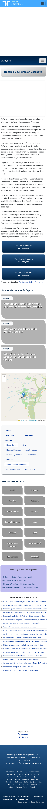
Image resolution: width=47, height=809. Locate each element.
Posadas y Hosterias (15, 454)
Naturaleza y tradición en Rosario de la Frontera (20, 670)
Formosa (28, 776)
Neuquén (9, 782)
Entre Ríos (19, 776)
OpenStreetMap (32, 420)
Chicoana (35, 500)
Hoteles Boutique (13, 449)
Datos (5, 577)
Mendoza (25, 779)
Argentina (39, 282)
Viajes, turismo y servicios (16, 464)
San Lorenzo (12, 556)
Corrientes (9, 776)
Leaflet (22, 420)
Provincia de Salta (26, 282)
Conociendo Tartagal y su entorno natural (18, 666)
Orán (35, 532)
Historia (13, 577)
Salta (26, 782)
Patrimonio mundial (25, 577)
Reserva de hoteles (31, 587)
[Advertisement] (23, 31)
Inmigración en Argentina (12, 587)
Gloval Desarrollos (37, 802)
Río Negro (18, 782)
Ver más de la (24, 274)
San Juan (33, 782)
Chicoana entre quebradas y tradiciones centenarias (22, 637)
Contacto (26, 760)
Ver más (24, 247)
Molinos (12, 532)
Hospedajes (11, 445)
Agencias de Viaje (13, 469)
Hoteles (24, 445)
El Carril (34, 511)
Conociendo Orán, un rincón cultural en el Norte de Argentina (25, 663)
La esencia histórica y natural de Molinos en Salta (21, 659)
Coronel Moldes (12, 511)
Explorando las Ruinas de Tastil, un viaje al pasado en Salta (24, 616)
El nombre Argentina (10, 584)
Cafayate (6, 60)
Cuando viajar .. (23, 580)
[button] (23, 394)
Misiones (34, 779)
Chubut (26, 774)
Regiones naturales (27, 584)
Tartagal (35, 556)
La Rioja (17, 779)
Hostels (9, 459)
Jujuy (36, 776)
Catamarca (11, 774)
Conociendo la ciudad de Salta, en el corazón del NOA (22, 655)
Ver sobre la (23, 260)
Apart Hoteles (31, 449)
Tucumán (33, 787)
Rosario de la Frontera (12, 545)
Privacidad (36, 757)
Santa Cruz (16, 784)
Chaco (19, 774)
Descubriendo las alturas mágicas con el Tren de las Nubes (24, 652)
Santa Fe (25, 784)
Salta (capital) (35, 543)
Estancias (32, 454)
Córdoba (34, 774)
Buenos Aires (34, 771)
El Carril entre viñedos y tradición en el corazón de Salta (23, 645)
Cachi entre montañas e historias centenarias (19, 627)
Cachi (12, 490)
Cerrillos (12, 500)
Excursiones (30, 469)
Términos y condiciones (16, 757)
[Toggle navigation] (42, 3)
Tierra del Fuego (21, 787)
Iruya (35, 522)
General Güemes (12, 522)
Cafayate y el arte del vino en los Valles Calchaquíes (21, 623)
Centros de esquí (9, 580)
